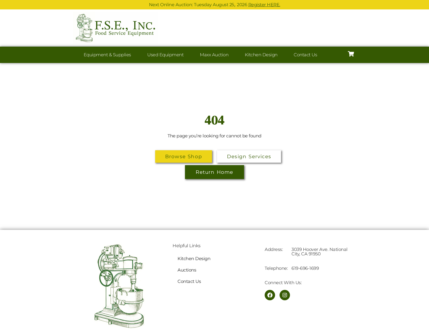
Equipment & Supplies (107, 55)
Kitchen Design (261, 55)
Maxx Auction (214, 55)
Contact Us (305, 55)
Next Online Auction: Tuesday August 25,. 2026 (214, 4)
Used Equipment (165, 55)
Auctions (187, 270)
